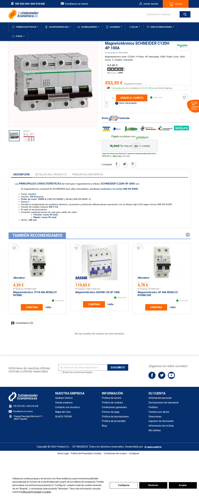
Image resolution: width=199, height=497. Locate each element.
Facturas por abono (158, 411)
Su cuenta (156, 393)
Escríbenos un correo (76, 3)
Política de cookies (112, 402)
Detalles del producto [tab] (51, 174)
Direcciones (155, 416)
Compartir (116, 164)
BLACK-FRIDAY (63, 416)
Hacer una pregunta (126, 103)
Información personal (159, 397)
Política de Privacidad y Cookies (36, 492)
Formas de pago (111, 411)
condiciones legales (83, 372)
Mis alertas (154, 430)
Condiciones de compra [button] (115, 453)
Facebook (151, 375)
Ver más (126, 156)
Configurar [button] (134, 453)
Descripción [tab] (21, 174)
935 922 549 (22, 3)
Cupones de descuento (161, 421)
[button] (188, 235)
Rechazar (153, 485)
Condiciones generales (114, 407)
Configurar (124, 485)
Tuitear (124, 164)
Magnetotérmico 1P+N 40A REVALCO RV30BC (35, 294)
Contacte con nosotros (67, 407)
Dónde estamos (64, 402)
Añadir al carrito (131, 97)
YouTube (171, 375)
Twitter (161, 375)
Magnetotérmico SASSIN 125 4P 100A (97, 292)
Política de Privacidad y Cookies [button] (86, 453)
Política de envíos (111, 397)
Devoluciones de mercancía (163, 402)
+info (48, 307)
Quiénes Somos (64, 397)
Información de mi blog (161, 425)
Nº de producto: (111, 53)
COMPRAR (32, 307)
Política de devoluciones (115, 416)
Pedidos (153, 407)
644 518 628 (38, 3)
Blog (104, 425)
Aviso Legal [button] (63, 453)
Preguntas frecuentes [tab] (87, 174)
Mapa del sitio (63, 411)
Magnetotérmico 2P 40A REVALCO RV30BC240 (158, 294)
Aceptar (183, 485)
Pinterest (133, 164)
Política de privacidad (113, 421)
